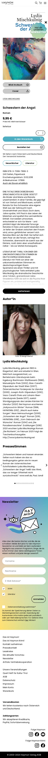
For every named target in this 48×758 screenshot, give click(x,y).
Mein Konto (8, 687)
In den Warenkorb (24, 139)
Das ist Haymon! (11, 637)
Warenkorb (8, 691)
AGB (5, 676)
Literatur (29, 163)
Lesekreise (8, 651)
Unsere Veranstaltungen (15, 669)
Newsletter (8, 658)
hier (26, 620)
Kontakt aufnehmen (12, 644)
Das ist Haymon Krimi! (13, 640)
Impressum (8, 683)
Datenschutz (9, 680)
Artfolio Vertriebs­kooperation (17, 662)
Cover (15, 91)
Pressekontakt (10, 647)
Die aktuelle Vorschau (13, 655)
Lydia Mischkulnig (11, 99)
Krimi (10, 588)
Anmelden (38, 599)
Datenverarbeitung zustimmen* (22, 607)
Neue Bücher (12, 163)
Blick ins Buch (15, 84)
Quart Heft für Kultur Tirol (15, 673)
